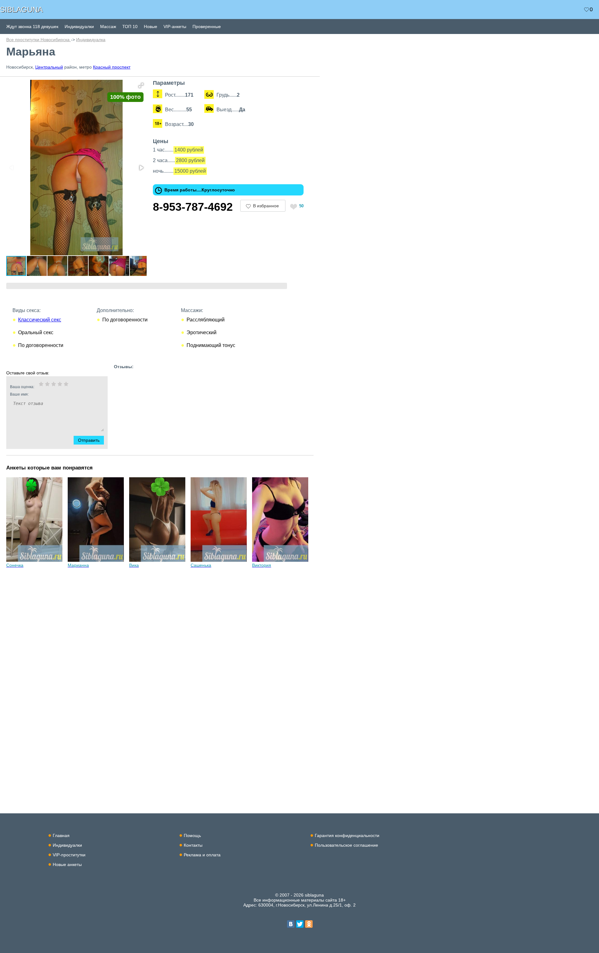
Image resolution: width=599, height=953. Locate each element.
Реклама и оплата (202, 854)
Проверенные (206, 26)
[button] (141, 85)
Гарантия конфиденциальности (347, 835)
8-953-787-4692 (193, 206)
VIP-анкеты (174, 26)
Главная (61, 835)
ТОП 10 (130, 26)
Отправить (89, 440)
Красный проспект (111, 67)
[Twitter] (300, 924)
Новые (150, 26)
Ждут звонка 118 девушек (32, 26)
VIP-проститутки (69, 854)
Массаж (108, 26)
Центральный (49, 67)
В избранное (266, 205)
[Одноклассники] (309, 924)
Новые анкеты (67, 864)
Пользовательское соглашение (346, 845)
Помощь (192, 835)
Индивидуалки (79, 26)
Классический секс (39, 319)
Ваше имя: (19, 394)
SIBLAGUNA (21, 9)
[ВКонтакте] (291, 924)
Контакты (193, 845)
